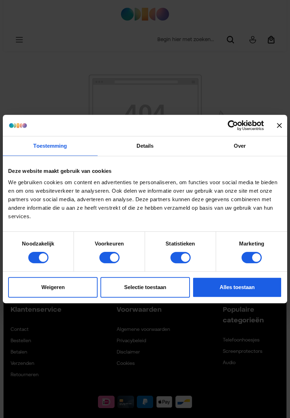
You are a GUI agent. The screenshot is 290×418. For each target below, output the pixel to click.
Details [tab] (145, 146)
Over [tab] (240, 146)
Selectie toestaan (145, 287)
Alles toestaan (237, 287)
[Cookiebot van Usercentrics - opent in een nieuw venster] (233, 125)
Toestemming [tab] (50, 146)
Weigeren (53, 287)
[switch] (109, 257)
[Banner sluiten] (279, 125)
